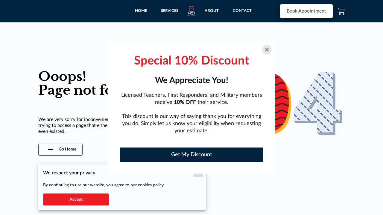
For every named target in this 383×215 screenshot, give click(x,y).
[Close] (267, 49)
